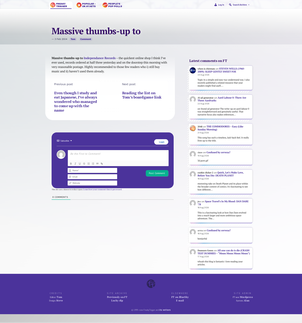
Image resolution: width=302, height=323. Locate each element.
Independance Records (100, 58)
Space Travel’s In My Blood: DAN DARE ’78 (223, 203)
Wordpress (246, 297)
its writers (165, 309)
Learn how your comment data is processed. (102, 189)
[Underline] (80, 164)
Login (161, 141)
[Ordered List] (88, 164)
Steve (59, 300)
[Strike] (84, 164)
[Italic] (75, 164)
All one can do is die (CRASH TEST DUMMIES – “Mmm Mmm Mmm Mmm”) (224, 252)
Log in (221, 4)
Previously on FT (117, 297)
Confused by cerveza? (218, 152)
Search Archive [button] (240, 4)
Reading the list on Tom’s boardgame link (142, 95)
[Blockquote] (97, 164)
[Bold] (71, 164)
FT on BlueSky (180, 297)
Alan (246, 300)
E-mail (180, 300)
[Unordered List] (93, 164)
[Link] (102, 164)
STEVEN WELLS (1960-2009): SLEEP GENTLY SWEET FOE (221, 70)
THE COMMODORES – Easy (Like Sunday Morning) (220, 128)
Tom (73, 39)
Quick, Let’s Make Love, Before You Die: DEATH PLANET (220, 174)
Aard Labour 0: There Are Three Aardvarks (222, 99)
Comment (85, 39)
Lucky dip (117, 300)
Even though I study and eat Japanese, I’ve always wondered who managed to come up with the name (75, 101)
